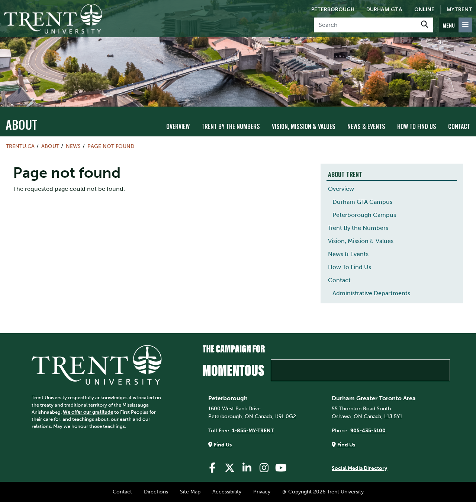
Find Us (223, 444)
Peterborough (332, 9)
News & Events (366, 126)
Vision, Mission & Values (303, 126)
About (22, 124)
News (73, 146)
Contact (459, 126)
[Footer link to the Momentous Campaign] (326, 363)
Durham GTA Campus (362, 201)
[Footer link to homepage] (97, 364)
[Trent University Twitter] (229, 468)
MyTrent (459, 9)
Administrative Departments (371, 293)
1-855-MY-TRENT (253, 430)
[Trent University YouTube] (281, 468)
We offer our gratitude (88, 412)
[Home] (53, 19)
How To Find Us (416, 126)
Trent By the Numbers (231, 126)
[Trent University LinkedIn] (247, 468)
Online (424, 9)
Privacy (261, 491)
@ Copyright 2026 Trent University (323, 491)
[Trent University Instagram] (264, 468)
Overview (178, 126)
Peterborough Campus (364, 214)
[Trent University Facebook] (212, 468)
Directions (156, 491)
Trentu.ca (20, 146)
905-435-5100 (368, 430)
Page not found (110, 146)
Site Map (190, 491)
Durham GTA (384, 9)
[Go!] (424, 25)
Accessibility (226, 491)
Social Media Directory (359, 468)
